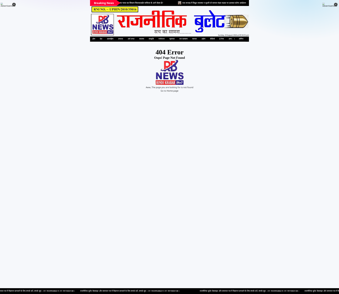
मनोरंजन (162, 39)
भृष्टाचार (172, 39)
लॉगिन (241, 39)
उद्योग (203, 39)
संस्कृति (151, 39)
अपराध (120, 39)
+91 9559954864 (30, 291)
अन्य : (231, 39)
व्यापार (194, 39)
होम (93, 39)
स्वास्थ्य (141, 39)
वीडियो (212, 39)
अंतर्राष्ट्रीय (110, 39)
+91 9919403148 (46, 291)
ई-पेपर (221, 39)
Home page (172, 91)
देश (101, 39)
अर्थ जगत (131, 39)
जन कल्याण (183, 39)
